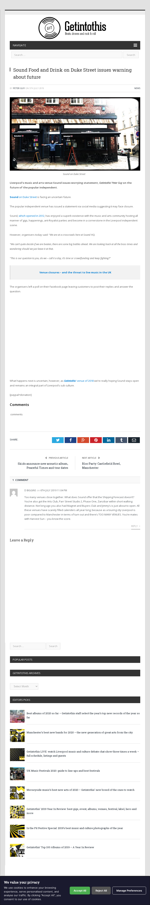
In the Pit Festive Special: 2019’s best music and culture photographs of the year (75, 828)
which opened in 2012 (31, 216)
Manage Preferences (129, 890)
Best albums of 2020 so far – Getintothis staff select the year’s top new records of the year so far (83, 715)
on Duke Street (23, 197)
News (137, 88)
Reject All (101, 890)
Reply (134, 526)
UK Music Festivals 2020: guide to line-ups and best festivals (63, 770)
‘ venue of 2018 (79, 381)
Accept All (80, 890)
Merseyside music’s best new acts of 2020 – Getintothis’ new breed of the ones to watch (80, 790)
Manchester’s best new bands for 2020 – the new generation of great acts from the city (80, 732)
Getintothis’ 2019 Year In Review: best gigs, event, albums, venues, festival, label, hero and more (82, 811)
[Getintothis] (75, 27)
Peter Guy (19, 88)
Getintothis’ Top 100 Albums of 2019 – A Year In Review (60, 847)
